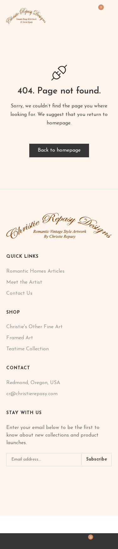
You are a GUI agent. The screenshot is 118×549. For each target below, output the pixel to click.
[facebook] (8, 477)
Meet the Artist (24, 282)
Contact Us (19, 293)
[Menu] (109, 11)
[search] (29, 541)
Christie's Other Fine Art (34, 326)
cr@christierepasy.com (32, 393)
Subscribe (96, 459)
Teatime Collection (27, 349)
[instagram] (17, 477)
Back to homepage (59, 150)
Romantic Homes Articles (35, 271)
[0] (98, 12)
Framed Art (19, 338)
